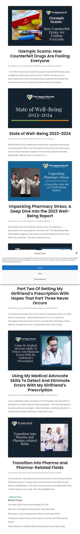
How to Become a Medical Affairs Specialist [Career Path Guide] (36, 526)
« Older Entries (14, 497)
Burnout (33, 221)
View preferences (40, 279)
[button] (76, 253)
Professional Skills (51, 308)
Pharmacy (58, 66)
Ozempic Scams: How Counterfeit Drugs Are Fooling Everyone (40, 56)
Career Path (31, 473)
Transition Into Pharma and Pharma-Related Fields (40, 465)
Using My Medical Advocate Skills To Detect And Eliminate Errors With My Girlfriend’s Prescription (40, 383)
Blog (28, 221)
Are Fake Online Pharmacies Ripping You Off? (28, 504)
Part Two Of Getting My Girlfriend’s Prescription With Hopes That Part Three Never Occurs (40, 296)
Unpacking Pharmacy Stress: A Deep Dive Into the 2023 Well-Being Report (40, 211)
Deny (40, 273)
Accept (40, 268)
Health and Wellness (34, 66)
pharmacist (51, 66)
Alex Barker (14, 66)
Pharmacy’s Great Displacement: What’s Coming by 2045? (34, 513)
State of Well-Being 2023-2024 (40, 133)
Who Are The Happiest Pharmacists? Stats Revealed (31, 509)
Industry (44, 66)
